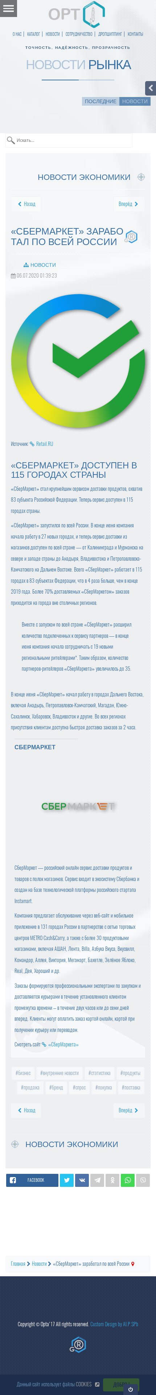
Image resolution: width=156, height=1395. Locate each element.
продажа (31, 1087)
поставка (131, 1087)
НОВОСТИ (53, 34)
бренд (57, 1087)
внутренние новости (60, 1073)
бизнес (23, 1073)
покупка (104, 1087)
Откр (130, 1389)
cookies (83, 1384)
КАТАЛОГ (33, 34)
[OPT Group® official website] (78, 1344)
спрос (80, 1087)
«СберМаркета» (63, 1044)
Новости (43, 265)
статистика (100, 1073)
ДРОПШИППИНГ (110, 34)
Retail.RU (44, 444)
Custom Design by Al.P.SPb (114, 1324)
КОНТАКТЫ (135, 34)
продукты (131, 1073)
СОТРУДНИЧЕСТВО (79, 34)
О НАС (17, 34)
